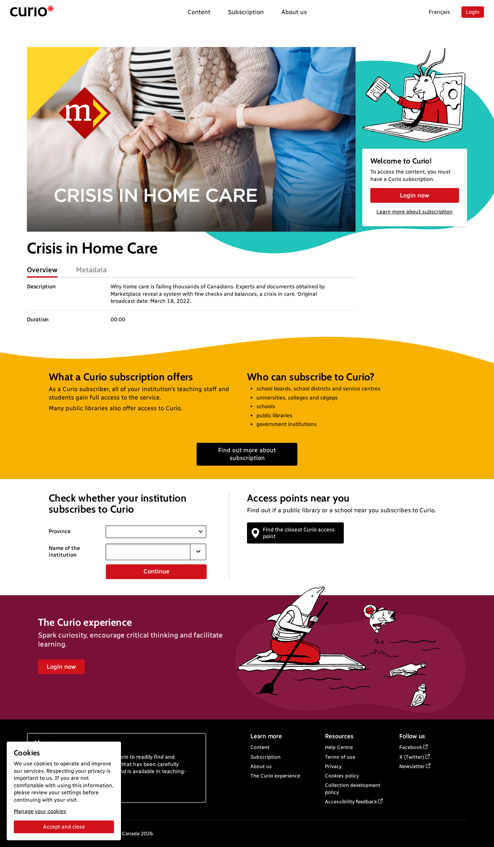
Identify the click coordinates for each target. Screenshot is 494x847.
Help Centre (339, 747)
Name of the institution (64, 551)
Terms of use (340, 757)
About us (261, 766)
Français (439, 12)
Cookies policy (342, 776)
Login (473, 12)
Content (260, 747)
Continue (156, 571)
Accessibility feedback (351, 802)
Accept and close (64, 827)
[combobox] (148, 552)
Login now (414, 195)
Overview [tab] (42, 270)
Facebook (410, 747)
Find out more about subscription (247, 454)
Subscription (265, 757)
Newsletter (412, 766)
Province (60, 531)
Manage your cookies (40, 811)
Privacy (333, 766)
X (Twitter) (411, 757)
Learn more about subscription (414, 211)
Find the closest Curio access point (299, 532)
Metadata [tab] (91, 270)
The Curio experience (275, 776)
